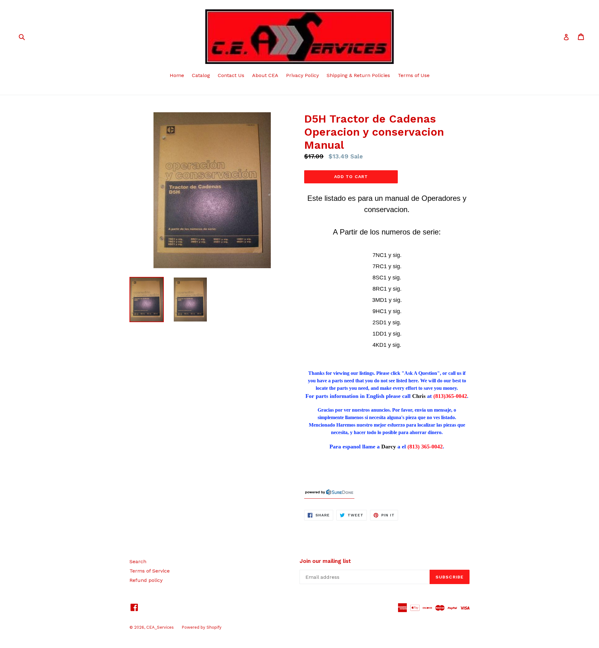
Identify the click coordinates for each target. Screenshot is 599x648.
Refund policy (146, 580)
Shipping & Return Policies (358, 75)
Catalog (201, 75)
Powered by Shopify (202, 627)
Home (177, 75)
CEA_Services (160, 627)
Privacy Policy (302, 75)
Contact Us (231, 75)
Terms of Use (414, 75)
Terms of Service (149, 571)
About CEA (265, 75)
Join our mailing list (325, 561)
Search (137, 561)
